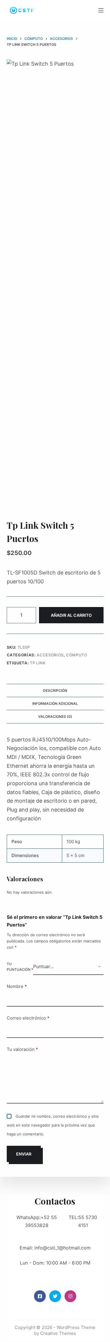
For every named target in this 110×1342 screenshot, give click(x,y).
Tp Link (38, 663)
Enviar (23, 1153)
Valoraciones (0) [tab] (55, 716)
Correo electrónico (28, 1018)
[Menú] (101, 10)
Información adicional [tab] (55, 703)
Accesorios (50, 655)
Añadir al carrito (71, 615)
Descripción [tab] (55, 690)
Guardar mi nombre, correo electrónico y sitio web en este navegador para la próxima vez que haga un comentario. (53, 1125)
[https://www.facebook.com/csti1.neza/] (40, 1296)
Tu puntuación (20, 967)
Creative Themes (58, 1333)
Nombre (17, 986)
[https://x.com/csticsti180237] (55, 1296)
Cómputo (76, 655)
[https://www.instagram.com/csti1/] (70, 1296)
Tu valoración (22, 1049)
